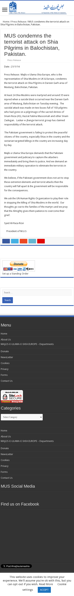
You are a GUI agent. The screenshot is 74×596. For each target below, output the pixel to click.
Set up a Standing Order (15, 273)
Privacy (4, 369)
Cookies (5, 363)
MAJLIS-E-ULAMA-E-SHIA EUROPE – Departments (27, 344)
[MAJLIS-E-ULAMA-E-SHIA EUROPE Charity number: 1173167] (37, 8)
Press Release (18, 21)
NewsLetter (7, 357)
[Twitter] (30, 495)
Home (5, 21)
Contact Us (7, 380)
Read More (46, 584)
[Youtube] (44, 495)
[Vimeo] (51, 495)
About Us (6, 339)
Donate (5, 351)
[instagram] (57, 495)
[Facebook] (23, 495)
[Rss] (16, 495)
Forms (4, 375)
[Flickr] (37, 495)
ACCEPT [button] (44, 589)
